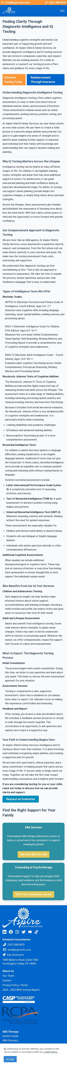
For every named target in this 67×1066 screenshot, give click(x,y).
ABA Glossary (10, 1040)
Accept (10, 1059)
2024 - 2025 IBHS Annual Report (21, 989)
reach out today (11, 788)
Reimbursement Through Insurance (43, 79)
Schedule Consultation (16, 939)
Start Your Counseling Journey (33, 894)
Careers (7, 980)
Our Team (8, 975)
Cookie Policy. (50, 1051)
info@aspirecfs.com (17, 2)
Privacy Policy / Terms (15, 985)
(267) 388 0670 (57, 2)
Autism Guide (10, 1036)
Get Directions (15, 954)
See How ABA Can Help (33, 854)
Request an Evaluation (20, 799)
